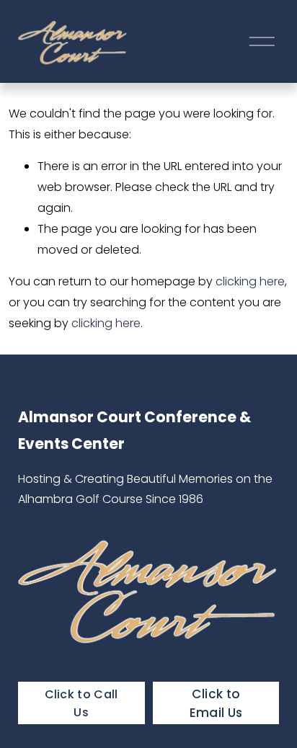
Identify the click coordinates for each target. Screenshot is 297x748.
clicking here (250, 281)
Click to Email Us (216, 703)
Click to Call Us (81, 703)
